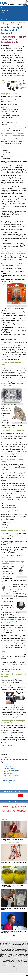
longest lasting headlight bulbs (11, 775)
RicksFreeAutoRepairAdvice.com (11, 942)
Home (2, 7)
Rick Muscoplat (17, 750)
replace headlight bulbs (9, 777)
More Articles (4, 15)
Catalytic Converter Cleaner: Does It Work (14, 809)
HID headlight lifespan (9, 768)
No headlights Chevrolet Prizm (9, 780)
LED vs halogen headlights (10, 772)
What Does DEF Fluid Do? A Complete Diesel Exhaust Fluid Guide (14, 807)
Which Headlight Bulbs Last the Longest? (11, 30)
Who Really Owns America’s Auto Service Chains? (14, 811)
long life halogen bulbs (9, 773)
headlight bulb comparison (10, 765)
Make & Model (4, 10)
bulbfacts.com (18, 265)
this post (5, 619)
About (2, 17)
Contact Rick (4, 20)
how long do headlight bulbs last (12, 770)
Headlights (6, 757)
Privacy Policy (15, 968)
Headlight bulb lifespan (9, 766)
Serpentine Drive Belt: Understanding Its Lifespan (14, 810)
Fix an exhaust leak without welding (14, 805)
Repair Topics (4, 12)
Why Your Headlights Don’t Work (9, 782)
